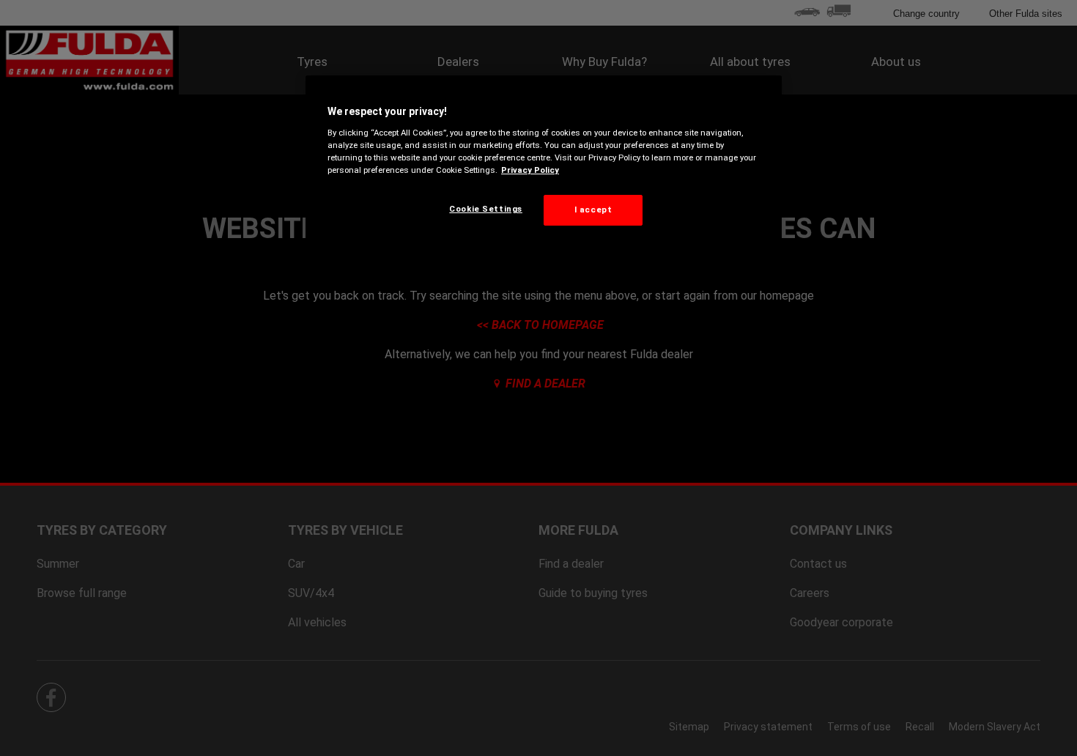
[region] (544, 161)
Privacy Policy (530, 170)
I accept (593, 209)
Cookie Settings (485, 209)
